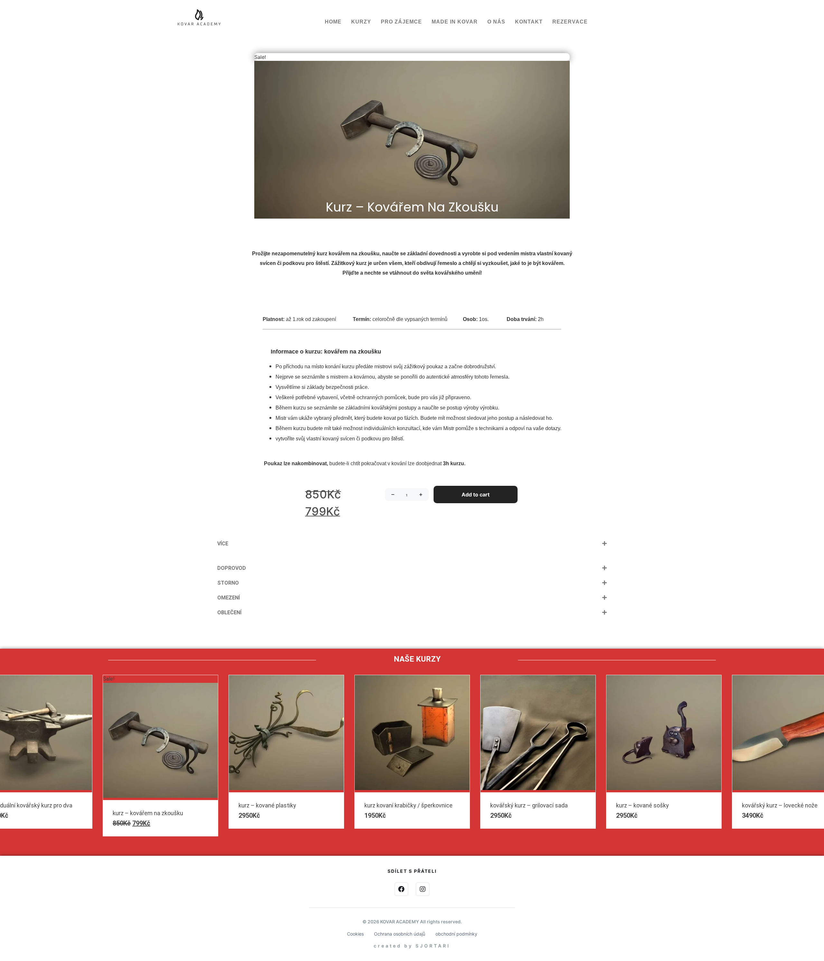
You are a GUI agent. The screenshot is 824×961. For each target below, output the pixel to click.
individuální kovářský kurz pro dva (659, 805)
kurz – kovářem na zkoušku (777, 813)
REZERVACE (570, 21)
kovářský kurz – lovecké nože (402, 805)
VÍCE (222, 544)
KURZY (361, 21)
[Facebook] (401, 889)
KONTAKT (529, 21)
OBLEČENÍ (229, 612)
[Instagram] (422, 889)
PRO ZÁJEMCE (401, 21)
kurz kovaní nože (511, 805)
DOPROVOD (231, 568)
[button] (412, 543)
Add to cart (476, 494)
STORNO (228, 583)
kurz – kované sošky (265, 805)
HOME (333, 21)
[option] (286, 752)
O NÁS (496, 21)
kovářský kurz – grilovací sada (151, 805)
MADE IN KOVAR (455, 21)
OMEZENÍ (228, 598)
